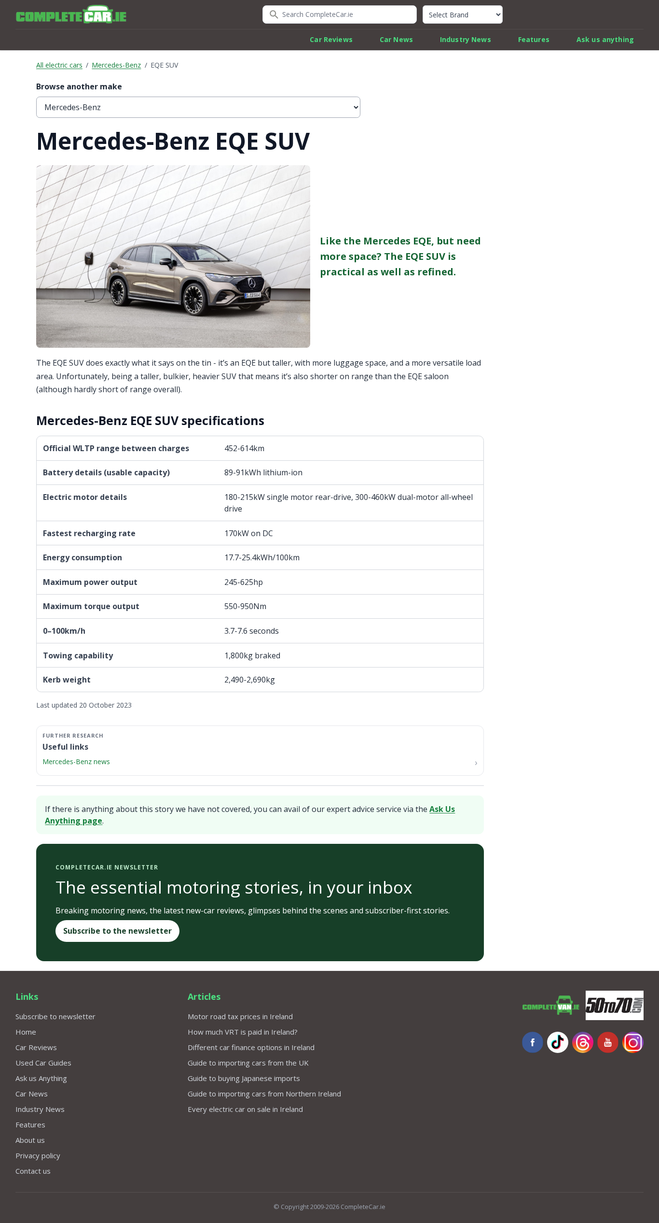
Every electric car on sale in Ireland (245, 1109)
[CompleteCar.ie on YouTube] (607, 1042)
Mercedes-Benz (116, 65)
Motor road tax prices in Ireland (240, 1016)
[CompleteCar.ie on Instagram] (633, 1042)
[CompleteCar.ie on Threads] (582, 1042)
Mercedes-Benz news (76, 761)
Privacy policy (37, 1155)
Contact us (33, 1171)
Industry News (465, 39)
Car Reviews (331, 39)
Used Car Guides (43, 1062)
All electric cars (59, 65)
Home (25, 1032)
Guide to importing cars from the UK (248, 1062)
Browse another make (79, 86)
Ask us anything (605, 39)
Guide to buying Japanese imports (244, 1078)
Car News (396, 39)
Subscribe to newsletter (55, 1016)
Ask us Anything (41, 1078)
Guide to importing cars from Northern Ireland (264, 1093)
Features (533, 39)
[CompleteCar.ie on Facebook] (532, 1042)
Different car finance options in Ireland (251, 1047)
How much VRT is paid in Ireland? (243, 1032)
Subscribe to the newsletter (117, 930)
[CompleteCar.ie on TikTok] (557, 1042)
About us (30, 1140)
